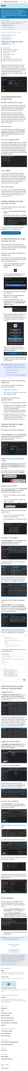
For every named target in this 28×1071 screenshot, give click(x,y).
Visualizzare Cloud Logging (11, 183)
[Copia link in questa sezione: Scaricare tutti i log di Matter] (20, 801)
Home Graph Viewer (6, 189)
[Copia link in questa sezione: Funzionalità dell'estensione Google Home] (13, 99)
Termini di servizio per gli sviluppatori (9, 1042)
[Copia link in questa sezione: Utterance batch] (12, 126)
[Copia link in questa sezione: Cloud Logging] (11, 170)
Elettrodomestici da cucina (7, 1020)
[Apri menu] (2, 1)
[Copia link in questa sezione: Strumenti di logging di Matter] (21, 140)
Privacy (7, 1064)
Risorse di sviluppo (5, 1035)
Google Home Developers (6, 32)
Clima (2, 1010)
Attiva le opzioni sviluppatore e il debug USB (14, 392)
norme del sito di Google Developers (8, 960)
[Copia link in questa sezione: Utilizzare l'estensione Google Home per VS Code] (16, 426)
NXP (16, 414)
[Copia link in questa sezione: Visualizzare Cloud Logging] (19, 538)
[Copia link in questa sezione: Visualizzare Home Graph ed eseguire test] (5, 602)
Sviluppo (19, 32)
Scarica (11, 233)
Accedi (24, 1)
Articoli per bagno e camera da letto (9, 1022)
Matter (3, 6)
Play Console (4, 1050)
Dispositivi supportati (19, 419)
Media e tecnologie (5, 1015)
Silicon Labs (21, 414)
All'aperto (3, 1025)
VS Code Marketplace (15, 229)
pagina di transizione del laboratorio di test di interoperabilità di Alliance (14, 15)
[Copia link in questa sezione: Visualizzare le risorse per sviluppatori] (2, 432)
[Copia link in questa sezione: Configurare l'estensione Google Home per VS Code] (16, 241)
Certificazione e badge (6, 1031)
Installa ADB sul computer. (10, 390)
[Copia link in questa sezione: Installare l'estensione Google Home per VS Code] (16, 203)
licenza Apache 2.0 (8, 959)
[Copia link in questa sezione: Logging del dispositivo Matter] (21, 741)
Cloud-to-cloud (4, 976)
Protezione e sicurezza (6, 1013)
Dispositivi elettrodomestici (7, 1018)
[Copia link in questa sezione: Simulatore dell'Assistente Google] (23, 102)
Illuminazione (4, 1008)
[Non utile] (16, 35)
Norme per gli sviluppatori (7, 1044)
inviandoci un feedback (21, 374)
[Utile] (14, 35)
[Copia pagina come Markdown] (14, 44)
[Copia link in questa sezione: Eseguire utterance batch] (18, 486)
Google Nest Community (7, 1059)
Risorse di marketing (6, 1033)
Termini (2, 1064)
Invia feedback (6, 38)
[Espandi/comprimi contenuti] (10, 48)
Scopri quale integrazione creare (8, 988)
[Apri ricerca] (21, 1)
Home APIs (3, 997)
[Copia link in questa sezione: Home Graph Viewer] (15, 187)
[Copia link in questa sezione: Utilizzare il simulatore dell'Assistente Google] (7, 461)
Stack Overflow (4, 1056)
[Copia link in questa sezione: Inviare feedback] (14, 898)
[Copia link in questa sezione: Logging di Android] (14, 692)
